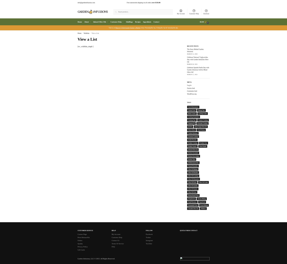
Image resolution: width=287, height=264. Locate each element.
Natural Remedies (193, 166)
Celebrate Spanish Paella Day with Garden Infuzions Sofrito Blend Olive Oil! (198, 70)
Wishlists (86, 33)
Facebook (149, 234)
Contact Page (82, 234)
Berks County (192, 113)
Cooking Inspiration (193, 117)
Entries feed (191, 88)
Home (79, 33)
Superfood (202, 202)
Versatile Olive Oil (193, 208)
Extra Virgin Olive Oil (201, 126)
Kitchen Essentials (193, 153)
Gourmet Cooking (193, 136)
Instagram (149, 240)
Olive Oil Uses (192, 192)
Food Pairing (201, 130)
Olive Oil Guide (203, 182)
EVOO (190, 126)
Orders (80, 240)
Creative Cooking (203, 120)
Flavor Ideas (191, 130)
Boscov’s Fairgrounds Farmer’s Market (127, 28)
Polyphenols (191, 199)
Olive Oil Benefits (193, 172)
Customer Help (194, 14)
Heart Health (202, 146)
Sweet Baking (204, 205)
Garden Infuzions (193, 133)
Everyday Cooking (202, 123)
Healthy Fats (203, 143)
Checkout (206, 14)
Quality (80, 244)
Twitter (148, 237)
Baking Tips (201, 110)
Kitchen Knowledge (193, 156)
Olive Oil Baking (192, 169)
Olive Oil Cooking (193, 176)
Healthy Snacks (192, 146)
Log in (189, 85)
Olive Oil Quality (192, 185)
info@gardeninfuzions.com (86, 3)
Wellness (203, 208)
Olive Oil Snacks (192, 189)
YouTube (149, 244)
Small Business (192, 202)
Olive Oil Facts (192, 182)
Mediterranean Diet (193, 163)
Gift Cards (81, 250)
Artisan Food (191, 110)
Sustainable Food (192, 205)
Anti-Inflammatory (193, 107)
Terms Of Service (118, 244)
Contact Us (115, 240)
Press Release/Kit (84, 237)
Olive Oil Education (193, 179)
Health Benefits (192, 140)
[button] (204, 22)
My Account (181, 14)
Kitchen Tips (191, 159)
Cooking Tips (192, 120)
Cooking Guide (202, 113)
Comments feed (192, 91)
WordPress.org (191, 94)
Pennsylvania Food (193, 195)
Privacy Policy (83, 247)
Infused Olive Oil (193, 149)
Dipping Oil (191, 123)
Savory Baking (202, 199)
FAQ (113, 247)
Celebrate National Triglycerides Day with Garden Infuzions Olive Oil (197, 59)
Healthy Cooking (192, 143)
